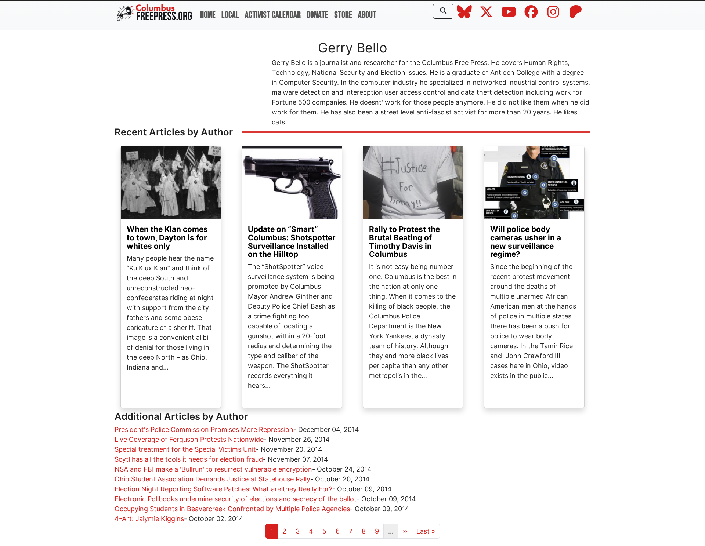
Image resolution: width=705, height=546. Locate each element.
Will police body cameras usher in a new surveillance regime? (525, 242)
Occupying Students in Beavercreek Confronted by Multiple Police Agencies (232, 509)
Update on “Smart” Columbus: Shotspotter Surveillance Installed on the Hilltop (292, 242)
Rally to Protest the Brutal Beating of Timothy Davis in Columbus (404, 242)
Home (208, 15)
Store (343, 15)
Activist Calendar (273, 15)
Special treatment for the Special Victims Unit (185, 449)
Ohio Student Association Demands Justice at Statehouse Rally (212, 479)
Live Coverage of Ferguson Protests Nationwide (189, 439)
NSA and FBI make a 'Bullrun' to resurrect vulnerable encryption (213, 469)
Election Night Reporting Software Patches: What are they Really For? (223, 489)
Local (230, 15)
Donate (317, 15)
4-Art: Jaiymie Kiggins (149, 519)
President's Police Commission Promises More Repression (204, 429)
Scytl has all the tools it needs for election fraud (189, 459)
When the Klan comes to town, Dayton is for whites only (167, 238)
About (367, 15)
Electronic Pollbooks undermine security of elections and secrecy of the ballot (236, 499)
